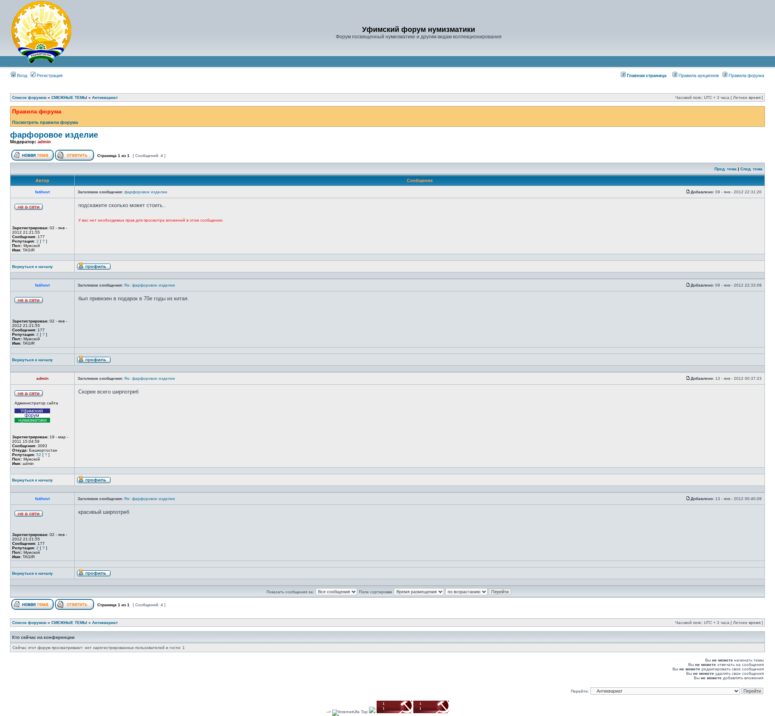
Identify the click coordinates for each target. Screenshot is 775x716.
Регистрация (49, 75)
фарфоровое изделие (54, 134)
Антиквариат (105, 97)
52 (38, 454)
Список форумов (29, 97)
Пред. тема (725, 169)
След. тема (751, 169)
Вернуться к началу (32, 266)
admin (44, 141)
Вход (21, 75)
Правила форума (746, 75)
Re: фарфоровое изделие (149, 285)
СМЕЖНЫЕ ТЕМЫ (69, 97)
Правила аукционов (699, 75)
